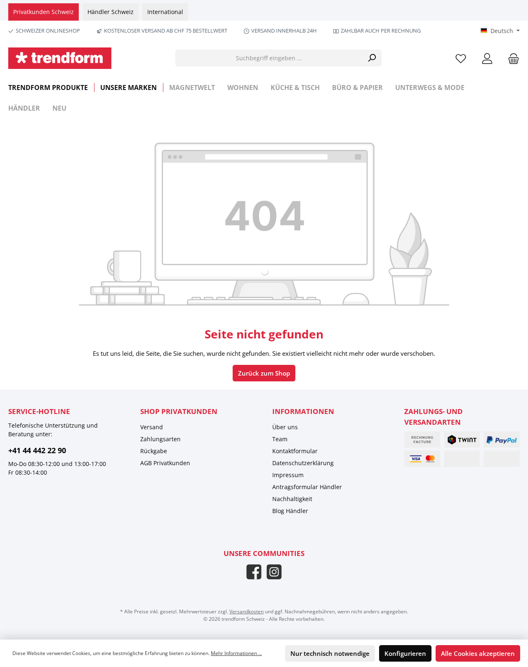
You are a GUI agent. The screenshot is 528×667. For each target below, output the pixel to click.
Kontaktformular (295, 451)
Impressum (288, 475)
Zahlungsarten (160, 439)
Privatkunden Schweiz (43, 12)
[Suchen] (372, 58)
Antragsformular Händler (307, 487)
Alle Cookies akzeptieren (478, 653)
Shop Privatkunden (178, 411)
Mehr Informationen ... (236, 653)
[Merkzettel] (461, 58)
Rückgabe (153, 451)
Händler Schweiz (110, 12)
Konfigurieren (405, 653)
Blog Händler (290, 511)
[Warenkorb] (511, 58)
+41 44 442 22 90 (37, 450)
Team (280, 439)
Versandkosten (246, 611)
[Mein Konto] (487, 58)
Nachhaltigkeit (292, 499)
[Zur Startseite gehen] (59, 58)
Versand (151, 427)
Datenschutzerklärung (303, 463)
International (165, 12)
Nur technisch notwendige (330, 653)
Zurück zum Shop (264, 373)
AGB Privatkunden (165, 463)
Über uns (285, 427)
